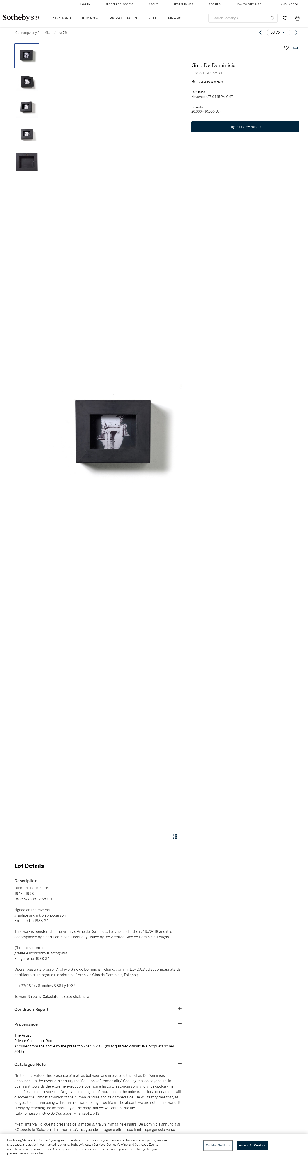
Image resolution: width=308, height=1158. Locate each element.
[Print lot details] (295, 47)
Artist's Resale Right (210, 81)
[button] (115, 435)
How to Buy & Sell (250, 4)
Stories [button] (215, 4)
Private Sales (123, 18)
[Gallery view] (175, 836)
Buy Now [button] (90, 18)
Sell (152, 18)
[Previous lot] (260, 32)
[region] (154, 1146)
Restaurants (183, 4)
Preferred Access (119, 4)
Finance (176, 18)
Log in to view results (245, 127)
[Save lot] (286, 47)
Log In (85, 4)
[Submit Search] (272, 18)
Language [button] (286, 4)
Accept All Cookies (252, 1145)
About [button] (153, 4)
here (85, 996)
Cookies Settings (218, 1145)
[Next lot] (296, 32)
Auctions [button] (62, 18)
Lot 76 (62, 33)
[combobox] (243, 18)
